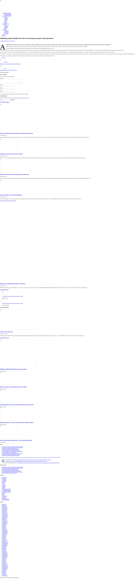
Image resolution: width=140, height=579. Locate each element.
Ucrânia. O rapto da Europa (6, 331)
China (5, 21)
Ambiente (6, 25)
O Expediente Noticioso (4, 289)
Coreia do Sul (12, 457)
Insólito (5, 28)
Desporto (6, 20)
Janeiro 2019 (4, 564)
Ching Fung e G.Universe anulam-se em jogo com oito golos (12, 446)
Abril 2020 (4, 550)
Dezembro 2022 (5, 521)
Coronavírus (15, 457)
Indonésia (38, 457)
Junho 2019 (4, 560)
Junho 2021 (4, 536)
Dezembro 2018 (5, 565)
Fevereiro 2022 (4, 529)
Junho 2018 (4, 571)
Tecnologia (6, 26)
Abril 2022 (4, 527)
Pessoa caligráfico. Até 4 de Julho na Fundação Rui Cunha (12, 451)
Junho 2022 (4, 525)
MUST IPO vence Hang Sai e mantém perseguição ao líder (12, 447)
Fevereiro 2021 (4, 540)
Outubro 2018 (4, 567)
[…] (88, 137)
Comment (1, 78)
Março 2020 (4, 551)
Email (1, 87)
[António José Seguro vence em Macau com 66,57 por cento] (4, 301)
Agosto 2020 (4, 546)
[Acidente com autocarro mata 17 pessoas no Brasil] (9, 151)
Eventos (5, 27)
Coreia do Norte (8, 457)
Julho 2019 (4, 559)
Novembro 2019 (5, 555)
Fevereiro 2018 (4, 575)
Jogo (42, 457)
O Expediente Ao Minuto (4, 102)
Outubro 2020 (4, 544)
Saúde (5, 24)
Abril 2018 (4, 573)
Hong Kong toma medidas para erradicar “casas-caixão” (13, 283)
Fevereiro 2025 (4, 511)
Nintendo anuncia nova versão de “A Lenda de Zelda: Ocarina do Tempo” (16, 422)
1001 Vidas (6, 32)
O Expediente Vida (5, 23)
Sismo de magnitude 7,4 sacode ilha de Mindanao (11, 194)
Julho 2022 (4, 524)
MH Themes (17, 577)
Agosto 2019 (4, 558)
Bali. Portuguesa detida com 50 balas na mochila (10, 449)
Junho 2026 (4, 504)
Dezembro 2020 (5, 542)
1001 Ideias (4, 29)
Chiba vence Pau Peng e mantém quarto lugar (10, 448)
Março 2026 (4, 506)
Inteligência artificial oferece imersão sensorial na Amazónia (13, 369)
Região (5, 22)
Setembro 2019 (4, 557)
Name (1, 84)
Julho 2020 (4, 547)
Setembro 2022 (4, 523)
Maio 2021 (4, 537)
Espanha (24, 457)
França (30, 457)
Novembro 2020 (5, 543)
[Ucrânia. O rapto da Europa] (18, 329)
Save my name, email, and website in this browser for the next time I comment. (14, 94)
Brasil (1, 457)
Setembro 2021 (4, 534)
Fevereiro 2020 (4, 552)
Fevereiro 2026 (4, 507)
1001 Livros (6, 30)
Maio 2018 (4, 572)
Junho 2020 (4, 548)
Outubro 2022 (4, 522)
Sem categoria (4, 495)
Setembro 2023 (4, 517)
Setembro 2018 (4, 568)
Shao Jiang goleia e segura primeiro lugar (9, 452)
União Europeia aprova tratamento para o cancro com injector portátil (16, 440)
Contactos (4, 35)
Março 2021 (4, 539)
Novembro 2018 (5, 566)
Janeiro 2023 (4, 520)
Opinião (3, 34)
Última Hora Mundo (5, 499)
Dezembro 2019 (5, 554)
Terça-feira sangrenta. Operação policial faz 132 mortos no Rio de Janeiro (16, 133)
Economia (6, 18)
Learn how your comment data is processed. (21, 97)
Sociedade (4, 496)
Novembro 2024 (5, 513)
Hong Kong (35, 457)
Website (1, 90)
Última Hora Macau (7, 14)
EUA (26, 457)
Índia (59, 457)
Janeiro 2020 (4, 553)
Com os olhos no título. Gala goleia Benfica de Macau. (11, 450)
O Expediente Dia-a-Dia (4, 337)
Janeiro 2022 (4, 530)
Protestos (3, 57)
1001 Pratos (6, 33)
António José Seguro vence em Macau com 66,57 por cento (12, 303)
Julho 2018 (4, 570)
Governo (32, 457)
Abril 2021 (4, 538)
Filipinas (28, 457)
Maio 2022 (4, 526)
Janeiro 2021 (4, 541)
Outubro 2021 (4, 533)
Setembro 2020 (4, 545)
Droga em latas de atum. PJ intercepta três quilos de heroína (12, 453)
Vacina (58, 457)
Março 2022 (4, 528)
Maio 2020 (4, 549)
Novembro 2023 (5, 515)
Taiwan (56, 457)
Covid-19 (18, 457)
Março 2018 (4, 574)
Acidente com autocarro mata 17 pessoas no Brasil (11, 153)
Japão (40, 457)
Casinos (3, 457)
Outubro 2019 (4, 556)
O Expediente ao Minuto (6, 13)
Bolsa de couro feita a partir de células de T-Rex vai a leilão (13, 386)
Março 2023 (4, 518)
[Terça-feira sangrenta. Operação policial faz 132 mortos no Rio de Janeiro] (18, 131)
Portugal (48, 457)
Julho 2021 (4, 535)
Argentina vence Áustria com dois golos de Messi (10, 455)
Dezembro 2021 (5, 531)
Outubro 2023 (4, 516)
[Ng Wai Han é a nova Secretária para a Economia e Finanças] (4, 294)
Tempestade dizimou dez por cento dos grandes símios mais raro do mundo (17, 404)
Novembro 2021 (5, 532)
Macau (44, 457)
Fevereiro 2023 (4, 519)
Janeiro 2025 (4, 512)
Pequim (46, 457)
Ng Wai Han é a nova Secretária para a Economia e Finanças (12, 296)
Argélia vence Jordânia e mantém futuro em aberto (11, 454)
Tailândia (53, 457)
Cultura (5, 19)
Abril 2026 (4, 505)
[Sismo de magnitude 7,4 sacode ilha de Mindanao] (9, 192)
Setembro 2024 (4, 514)
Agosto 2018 (4, 569)
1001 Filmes (6, 31)
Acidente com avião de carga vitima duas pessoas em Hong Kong (14, 174)
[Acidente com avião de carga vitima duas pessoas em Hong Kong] (9, 172)
